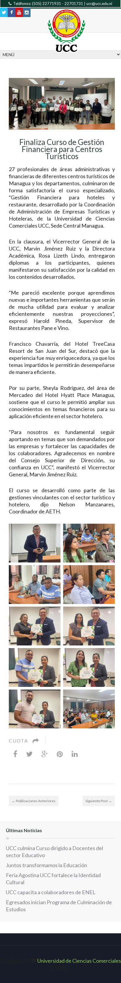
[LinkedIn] (74, 753)
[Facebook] (15, 753)
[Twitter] (29, 753)
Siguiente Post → (98, 801)
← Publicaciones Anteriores (34, 801)
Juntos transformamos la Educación (46, 865)
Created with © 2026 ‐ (60, 964)
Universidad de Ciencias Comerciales (79, 960)
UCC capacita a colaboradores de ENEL (50, 892)
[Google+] (44, 753)
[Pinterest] (59, 753)
